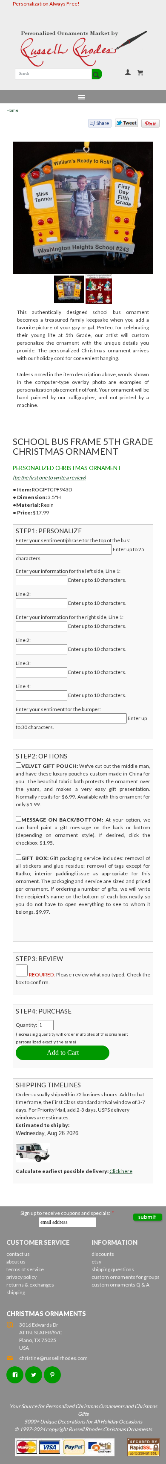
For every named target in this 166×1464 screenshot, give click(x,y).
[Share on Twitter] (123, 125)
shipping (15, 1292)
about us (16, 1261)
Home (12, 110)
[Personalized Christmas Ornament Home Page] (83, 49)
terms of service (25, 1269)
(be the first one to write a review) (49, 477)
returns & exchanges (30, 1284)
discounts (103, 1254)
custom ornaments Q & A (120, 1284)
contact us (18, 1254)
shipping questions (113, 1269)
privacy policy (21, 1277)
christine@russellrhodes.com (53, 1358)
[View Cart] (140, 72)
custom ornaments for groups (126, 1277)
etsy (96, 1261)
